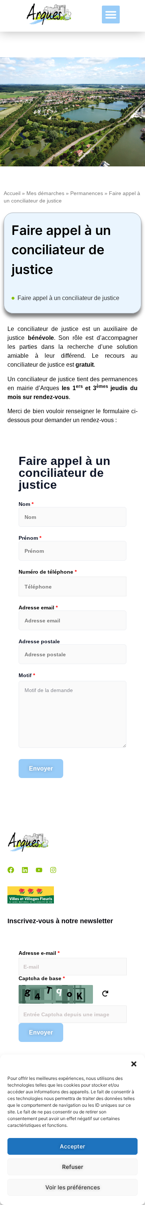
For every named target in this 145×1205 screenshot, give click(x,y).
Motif (27, 675)
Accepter (72, 1146)
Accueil (12, 193)
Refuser (72, 1166)
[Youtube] (39, 870)
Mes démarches (45, 193)
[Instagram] (53, 870)
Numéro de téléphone (48, 572)
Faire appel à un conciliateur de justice (68, 298)
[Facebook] (10, 870)
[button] (134, 1064)
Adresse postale (39, 641)
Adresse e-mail (39, 953)
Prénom (30, 538)
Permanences (86, 193)
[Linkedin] (25, 870)
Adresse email (38, 608)
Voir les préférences (72, 1187)
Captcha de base (42, 978)
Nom (26, 504)
